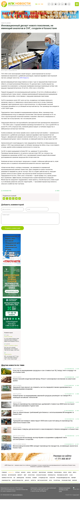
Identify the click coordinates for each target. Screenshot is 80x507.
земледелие (20, 477)
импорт (20, 475)
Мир (25, 475)
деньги (27, 480)
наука (29, 472)
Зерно (65, 472)
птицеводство (43, 477)
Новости (3, 23)
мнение (74, 480)
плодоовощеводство (63, 477)
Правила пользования (64, 488)
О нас (60, 491)
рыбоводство (6, 480)
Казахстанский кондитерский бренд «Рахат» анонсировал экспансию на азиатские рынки (11, 336)
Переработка (52, 475)
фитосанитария (42, 480)
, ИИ (18, 410)
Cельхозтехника (41, 475)
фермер (73, 477)
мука (69, 472)
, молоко (23, 444)
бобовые (50, 472)
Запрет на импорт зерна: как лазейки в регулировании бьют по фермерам (11, 345)
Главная (4, 472)
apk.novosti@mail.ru (17, 494)
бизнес (23, 472)
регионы (28, 477)
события (52, 477)
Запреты (33, 480)
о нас (71, 475)
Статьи (17, 472)
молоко (4, 475)
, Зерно (19, 435)
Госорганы (56, 480)
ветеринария (12, 475)
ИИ (14, 477)
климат (34, 477)
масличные (42, 472)
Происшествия (66, 480)
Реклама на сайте (62, 475)
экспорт (34, 472)
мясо (74, 472)
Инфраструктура (7, 477)
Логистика (31, 475)
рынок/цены (58, 472)
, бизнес (8, 23)
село (50, 480)
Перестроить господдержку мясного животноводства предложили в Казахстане (11, 354)
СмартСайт (76, 494)
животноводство (17, 480)
